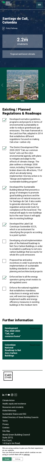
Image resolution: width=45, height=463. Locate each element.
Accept (7, 459)
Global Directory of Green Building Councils (20, 417)
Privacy (5, 424)
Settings (17, 459)
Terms (5, 421)
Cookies (5, 427)
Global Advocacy (9, 410)
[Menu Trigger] (39, 5)
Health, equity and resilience (14, 404)
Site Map (6, 431)
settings (27, 455)
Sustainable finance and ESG (14, 414)
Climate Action (8, 400)
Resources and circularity (13, 407)
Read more (35, 328)
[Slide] (22, 100)
